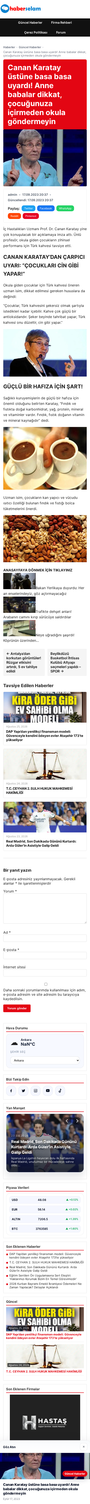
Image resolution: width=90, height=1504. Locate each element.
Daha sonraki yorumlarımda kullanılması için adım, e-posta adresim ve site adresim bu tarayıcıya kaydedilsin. (44, 994)
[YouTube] (48, 1091)
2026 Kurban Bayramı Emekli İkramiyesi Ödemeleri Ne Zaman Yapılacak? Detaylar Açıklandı (45, 1285)
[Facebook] (11, 1091)
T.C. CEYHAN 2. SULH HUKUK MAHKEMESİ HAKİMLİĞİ (46, 1262)
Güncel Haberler (30, 22)
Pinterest (30, 216)
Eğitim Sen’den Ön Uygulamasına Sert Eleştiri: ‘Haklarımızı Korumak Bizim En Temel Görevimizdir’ (42, 1277)
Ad (7, 932)
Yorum (10, 891)
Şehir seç (18, 1051)
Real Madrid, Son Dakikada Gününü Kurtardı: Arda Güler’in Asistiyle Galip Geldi (43, 1268)
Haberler (9, 47)
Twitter (28, 208)
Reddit (14, 216)
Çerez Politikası (35, 32)
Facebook (46, 208)
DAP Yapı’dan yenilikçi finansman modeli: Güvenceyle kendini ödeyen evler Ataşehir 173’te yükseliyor (45, 1255)
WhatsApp (65, 208)
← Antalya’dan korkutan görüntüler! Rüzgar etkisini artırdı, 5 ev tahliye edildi (23, 662)
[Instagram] (36, 1091)
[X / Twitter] (23, 1091)
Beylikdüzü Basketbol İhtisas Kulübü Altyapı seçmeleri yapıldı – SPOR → (65, 662)
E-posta (11, 950)
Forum (61, 32)
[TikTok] (60, 1091)
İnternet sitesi (14, 967)
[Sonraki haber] (76, 1121)
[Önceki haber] (67, 1121)
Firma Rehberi (61, 22)
